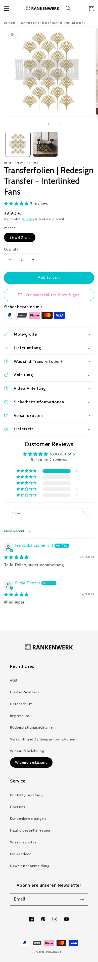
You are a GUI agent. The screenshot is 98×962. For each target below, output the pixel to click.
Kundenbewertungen (28, 818)
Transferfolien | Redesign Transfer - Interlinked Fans (52, 22)
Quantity (11, 249)
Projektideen (21, 854)
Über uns (17, 807)
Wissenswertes (23, 842)
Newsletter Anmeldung (30, 866)
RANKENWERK (53, 952)
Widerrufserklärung (31, 762)
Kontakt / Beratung (26, 795)
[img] (16, 557)
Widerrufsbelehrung (27, 751)
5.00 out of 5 (62, 454)
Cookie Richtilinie (24, 692)
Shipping (28, 219)
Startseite (10, 22)
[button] (6, 8)
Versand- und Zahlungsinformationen (42, 739)
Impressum (19, 716)
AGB (13, 680)
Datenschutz (21, 704)
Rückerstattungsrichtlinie (31, 727)
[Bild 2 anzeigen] (45, 144)
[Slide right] (60, 123)
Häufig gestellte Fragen (30, 830)
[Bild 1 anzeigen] (18, 144)
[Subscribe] (82, 899)
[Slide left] (37, 123)
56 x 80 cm (20, 237)
